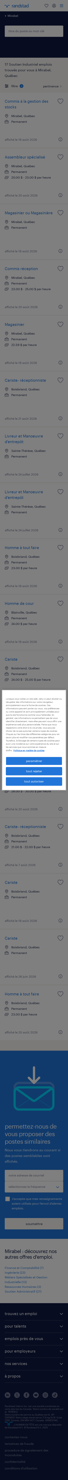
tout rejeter (34, 771)
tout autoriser (34, 781)
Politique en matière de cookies (28, 750)
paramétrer (34, 761)
